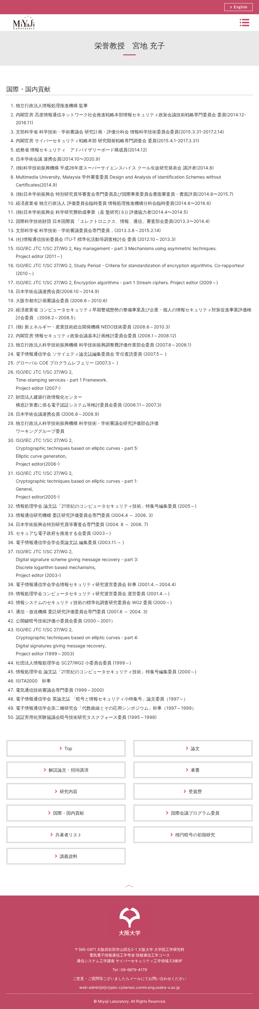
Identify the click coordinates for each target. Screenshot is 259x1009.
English (238, 7)
